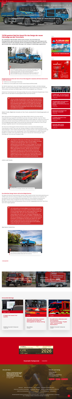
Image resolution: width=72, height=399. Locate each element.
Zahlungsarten (53, 391)
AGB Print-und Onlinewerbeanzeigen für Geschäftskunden (28, 391)
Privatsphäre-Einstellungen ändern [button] (47, 387)
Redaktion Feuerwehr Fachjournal (28, 24)
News (4, 312)
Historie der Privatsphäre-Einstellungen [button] (21, 389)
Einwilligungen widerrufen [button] (35, 389)
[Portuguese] (11, 1)
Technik (32, 15)
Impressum (21, 387)
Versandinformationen (44, 391)
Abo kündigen (58, 379)
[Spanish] (12, 1)
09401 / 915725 (42, 1)
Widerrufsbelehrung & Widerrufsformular (36, 393)
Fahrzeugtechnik (5, 260)
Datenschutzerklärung (28, 387)
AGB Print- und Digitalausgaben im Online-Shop (50, 389)
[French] (9, 1)
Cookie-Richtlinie (37, 387)
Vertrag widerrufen (64, 379)
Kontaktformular (51, 379)
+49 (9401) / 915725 (54, 376)
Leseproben (44, 361)
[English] (8, 1)
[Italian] (10, 1)
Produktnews (39, 15)
